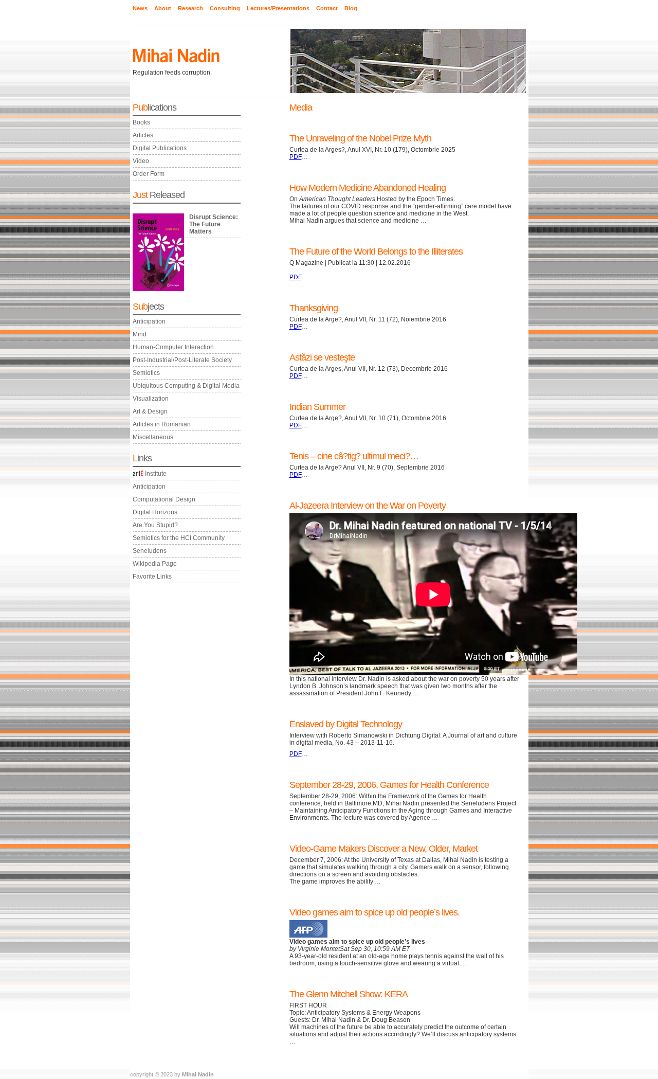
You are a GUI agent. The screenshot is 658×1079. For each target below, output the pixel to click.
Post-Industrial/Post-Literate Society (182, 360)
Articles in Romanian (162, 424)
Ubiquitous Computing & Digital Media (186, 385)
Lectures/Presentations (278, 8)
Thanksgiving (313, 308)
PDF (295, 156)
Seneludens (150, 550)
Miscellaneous (153, 437)
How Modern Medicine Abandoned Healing (367, 188)
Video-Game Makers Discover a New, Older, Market (383, 848)
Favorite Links (152, 576)
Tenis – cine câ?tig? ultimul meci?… (353, 456)
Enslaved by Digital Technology (345, 724)
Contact (327, 8)
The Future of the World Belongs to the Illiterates (376, 251)
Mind (140, 334)
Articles (143, 135)
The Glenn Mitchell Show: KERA (348, 994)
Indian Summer (317, 407)
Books (141, 122)
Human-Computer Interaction (173, 347)
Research (190, 8)
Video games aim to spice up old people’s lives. (374, 912)
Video (141, 161)
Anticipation (149, 321)
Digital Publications (160, 148)
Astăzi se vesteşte (322, 357)
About (162, 8)
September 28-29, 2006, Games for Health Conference (389, 785)
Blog (350, 8)
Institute (156, 473)
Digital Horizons (155, 512)
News (140, 8)
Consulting (225, 8)
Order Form (148, 173)
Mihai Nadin (198, 1074)
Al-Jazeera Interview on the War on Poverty (367, 505)
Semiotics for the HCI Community (179, 538)
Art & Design (150, 411)
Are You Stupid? (155, 525)
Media (300, 107)
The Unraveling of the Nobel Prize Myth (360, 138)
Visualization (151, 398)
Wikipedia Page (155, 563)
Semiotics (146, 372)
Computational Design (164, 499)
